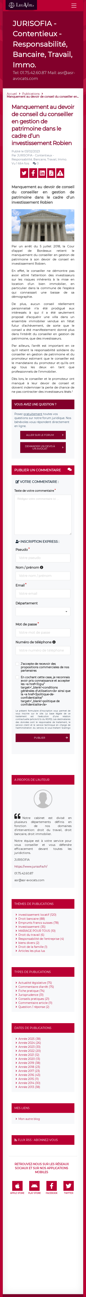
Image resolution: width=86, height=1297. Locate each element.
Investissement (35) (32, 927)
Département (27, 603)
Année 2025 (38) (29, 1039)
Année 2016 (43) (29, 1075)
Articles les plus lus (31, 951)
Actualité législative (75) (35, 983)
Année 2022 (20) (29, 1051)
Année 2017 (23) (29, 1071)
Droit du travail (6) (31, 935)
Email (20, 585)
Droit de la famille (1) (32, 947)
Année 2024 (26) (29, 1043)
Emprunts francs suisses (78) (38, 923)
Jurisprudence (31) (31, 995)
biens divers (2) (28, 943)
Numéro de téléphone (34, 642)
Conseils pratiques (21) (33, 999)
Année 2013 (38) (29, 1087)
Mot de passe (26, 624)
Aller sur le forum (40, 434)
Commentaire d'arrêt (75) (36, 987)
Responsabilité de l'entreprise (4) (41, 939)
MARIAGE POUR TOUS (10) (37, 931)
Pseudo (22, 550)
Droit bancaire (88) (31, 919)
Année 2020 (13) (29, 1059)
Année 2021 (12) (28, 1055)
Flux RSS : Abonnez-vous (38, 1140)
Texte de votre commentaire (34, 490)
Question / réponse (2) (33, 1007)
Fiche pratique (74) (31, 991)
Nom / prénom (28, 567)
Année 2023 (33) (29, 1047)
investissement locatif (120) (37, 915)
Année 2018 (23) (29, 1067)
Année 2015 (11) (28, 1079)
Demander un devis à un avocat (40, 447)
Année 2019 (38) (29, 1063)
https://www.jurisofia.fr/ (30, 866)
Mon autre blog (29, 1119)
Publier (39, 737)
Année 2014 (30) (29, 1083)
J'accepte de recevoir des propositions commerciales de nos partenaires (45, 667)
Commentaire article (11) (35, 1003)
